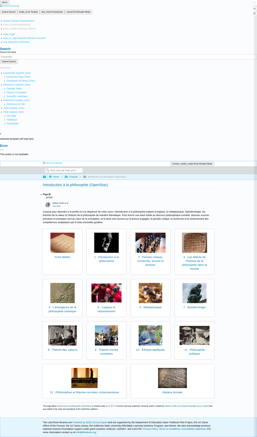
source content (202, 406)
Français (73, 177)
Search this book (8, 52)
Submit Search (9, 61)
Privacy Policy (150, 429)
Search (47, 170)
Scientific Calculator (17, 96)
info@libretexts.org (85, 432)
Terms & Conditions (169, 429)
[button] (12, 119)
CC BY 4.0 (112, 406)
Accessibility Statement (193, 429)
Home (56, 177)
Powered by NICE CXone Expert (90, 422)
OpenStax (56, 206)
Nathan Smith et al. (173, 406)
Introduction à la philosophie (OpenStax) (73, 406)
